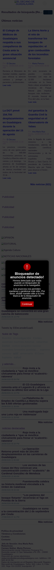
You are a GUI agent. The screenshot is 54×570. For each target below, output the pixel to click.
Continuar (27, 304)
